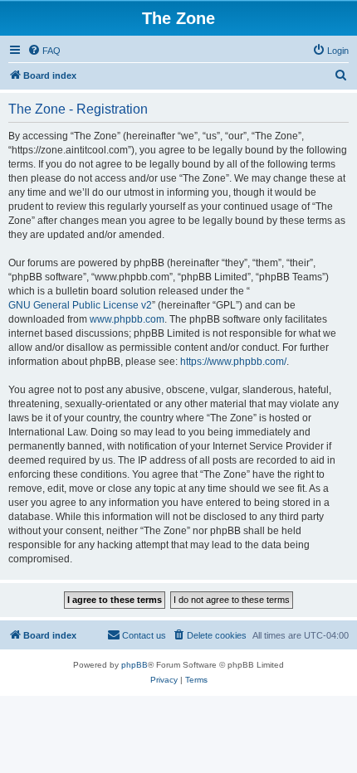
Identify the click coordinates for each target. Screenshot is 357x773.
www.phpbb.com (127, 319)
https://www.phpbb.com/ (233, 361)
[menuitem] (44, 51)
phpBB (134, 664)
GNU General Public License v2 (80, 305)
